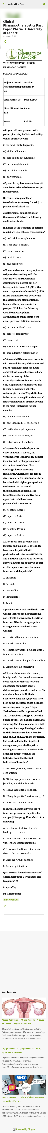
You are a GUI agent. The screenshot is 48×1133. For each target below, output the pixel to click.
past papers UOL (11, 900)
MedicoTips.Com (15, 4)
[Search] (44, 4)
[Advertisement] (24, 959)
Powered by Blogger (25, 1129)
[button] (4, 41)
